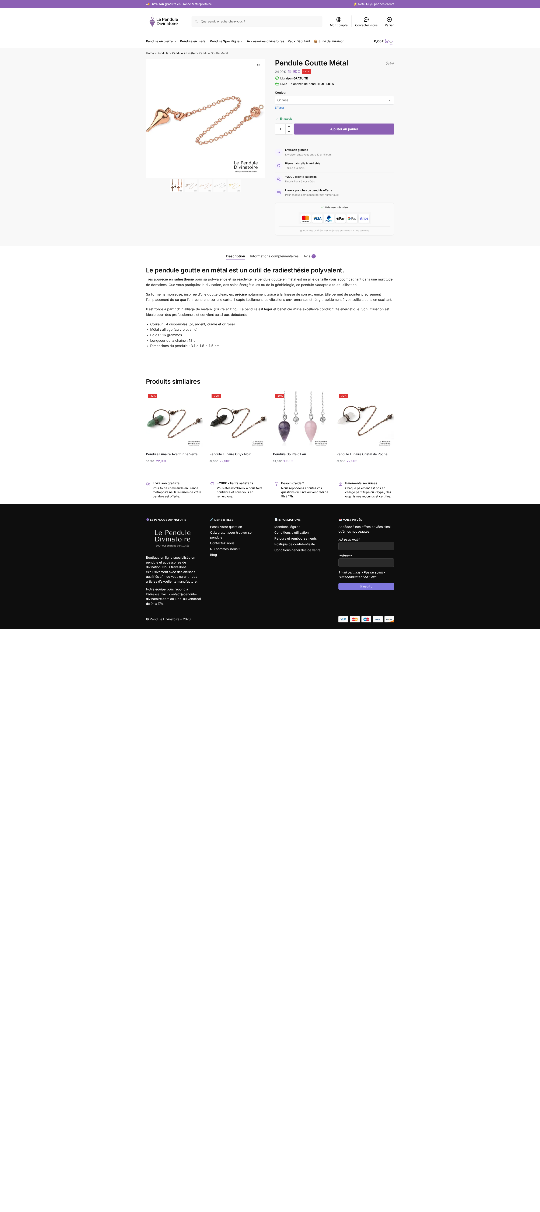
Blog (213, 555)
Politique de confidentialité (294, 544)
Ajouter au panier (344, 129)
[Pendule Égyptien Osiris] (388, 63)
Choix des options (174, 470)
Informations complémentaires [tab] (274, 256)
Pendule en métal (183, 53)
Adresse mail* (349, 539)
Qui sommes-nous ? (225, 549)
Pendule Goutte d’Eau (289, 454)
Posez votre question (226, 527)
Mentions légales (287, 527)
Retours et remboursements (295, 538)
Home (150, 53)
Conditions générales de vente (297, 550)
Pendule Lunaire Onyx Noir (230, 454)
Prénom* (345, 556)
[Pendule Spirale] (392, 63)
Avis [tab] (309, 256)
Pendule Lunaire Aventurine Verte (172, 454)
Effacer (279, 107)
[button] (258, 65)
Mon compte (339, 25)
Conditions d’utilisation (291, 532)
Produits (162, 53)
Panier (389, 25)
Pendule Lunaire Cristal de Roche (362, 454)
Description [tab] (235, 256)
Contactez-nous (366, 25)
